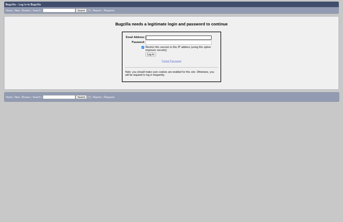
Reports (97, 10)
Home (9, 10)
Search (37, 10)
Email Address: (135, 37)
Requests (109, 10)
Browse (26, 10)
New (17, 10)
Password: (138, 42)
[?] (89, 10)
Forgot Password (171, 61)
